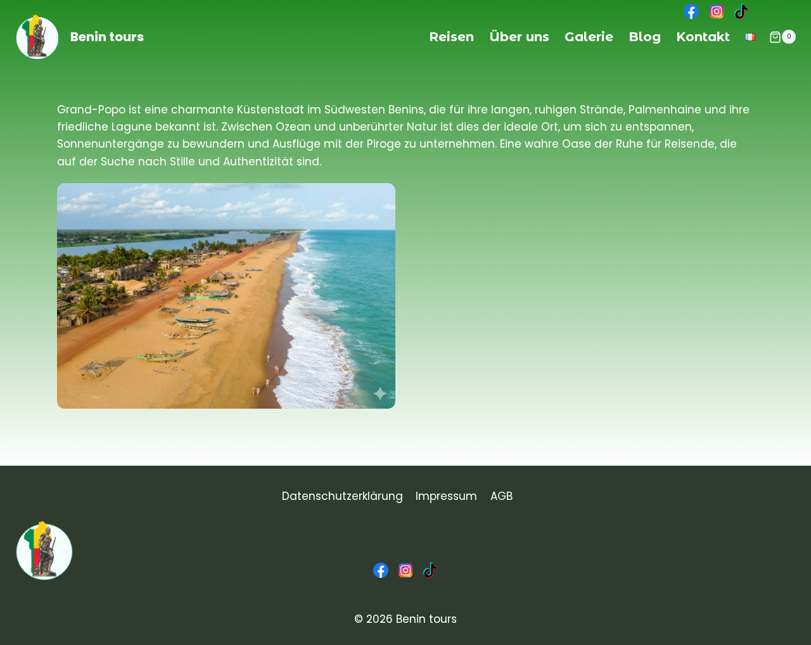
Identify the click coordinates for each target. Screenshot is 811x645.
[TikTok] (430, 570)
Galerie (589, 36)
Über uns (519, 36)
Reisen (451, 36)
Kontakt (703, 36)
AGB (501, 496)
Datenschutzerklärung (342, 496)
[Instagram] (405, 570)
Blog (645, 36)
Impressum (446, 496)
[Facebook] (381, 570)
